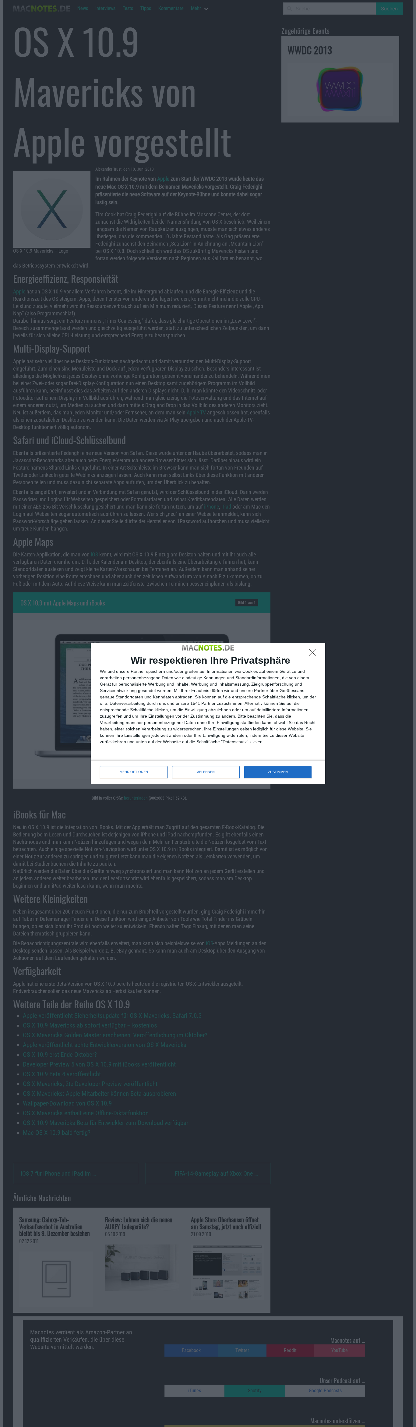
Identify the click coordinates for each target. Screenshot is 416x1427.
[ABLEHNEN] (314, 654)
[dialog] (208, 713)
